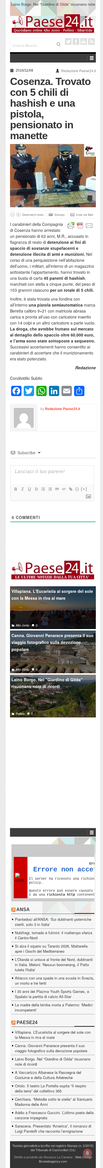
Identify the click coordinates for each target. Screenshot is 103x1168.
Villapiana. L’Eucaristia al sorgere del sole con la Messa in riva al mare (53, 1034)
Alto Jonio (22, 625)
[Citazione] (56, 489)
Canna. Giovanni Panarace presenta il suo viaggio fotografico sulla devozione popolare (52, 642)
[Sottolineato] (29, 489)
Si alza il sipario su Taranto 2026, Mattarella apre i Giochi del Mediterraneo (51, 948)
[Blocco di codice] (63, 489)
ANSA (23, 909)
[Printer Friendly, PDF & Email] (80, 225)
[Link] (70, 489)
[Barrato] (36, 489)
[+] (84, 489)
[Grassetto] (15, 489)
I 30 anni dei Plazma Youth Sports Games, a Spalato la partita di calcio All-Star (52, 994)
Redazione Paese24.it (78, 71)
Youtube (83, 41)
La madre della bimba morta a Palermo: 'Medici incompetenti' (54, 1007)
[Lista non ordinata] (49, 489)
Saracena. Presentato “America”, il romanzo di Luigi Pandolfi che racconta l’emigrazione (53, 1128)
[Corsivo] (22, 489)
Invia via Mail (84, 215)
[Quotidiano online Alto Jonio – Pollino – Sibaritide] (53, 23)
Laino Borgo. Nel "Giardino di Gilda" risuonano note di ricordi (47, 683)
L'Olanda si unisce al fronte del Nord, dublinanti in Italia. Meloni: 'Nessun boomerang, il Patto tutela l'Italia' (54, 964)
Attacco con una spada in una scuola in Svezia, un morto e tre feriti (54, 980)
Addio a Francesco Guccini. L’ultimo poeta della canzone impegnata (54, 1115)
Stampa (59, 215)
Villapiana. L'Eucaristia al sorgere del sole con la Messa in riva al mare (52, 594)
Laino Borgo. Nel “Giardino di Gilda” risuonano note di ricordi (52, 1061)
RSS (91, 41)
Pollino (20, 713)
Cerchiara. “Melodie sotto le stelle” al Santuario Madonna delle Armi (53, 1101)
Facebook (76, 41)
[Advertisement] (53, 764)
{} (77, 489)
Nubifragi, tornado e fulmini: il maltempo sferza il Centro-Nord (53, 935)
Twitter (68, 41)
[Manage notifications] (87, 1153)
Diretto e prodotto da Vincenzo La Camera (43, 1157)
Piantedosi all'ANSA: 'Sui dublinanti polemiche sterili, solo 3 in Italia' (53, 921)
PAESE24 (27, 1022)
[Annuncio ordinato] (42, 489)
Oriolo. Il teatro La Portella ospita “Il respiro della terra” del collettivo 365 (50, 1088)
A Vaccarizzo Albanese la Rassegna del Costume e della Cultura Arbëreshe (53, 6)
